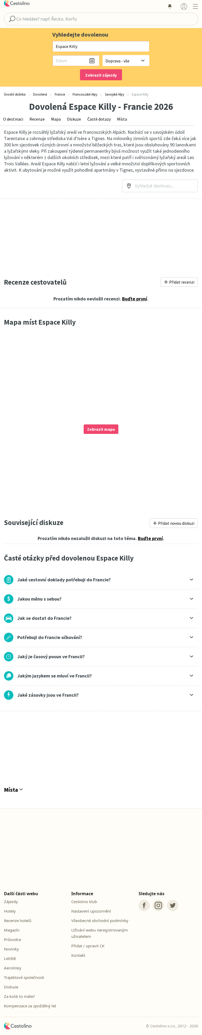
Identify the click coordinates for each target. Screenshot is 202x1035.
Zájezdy (11, 901)
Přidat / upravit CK (87, 945)
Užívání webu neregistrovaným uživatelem (99, 933)
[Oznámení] (169, 6)
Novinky (11, 949)
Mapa (56, 119)
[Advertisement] (101, 238)
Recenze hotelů (17, 920)
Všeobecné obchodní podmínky (99, 920)
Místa (122, 119)
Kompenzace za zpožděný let (30, 1005)
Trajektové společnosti (24, 977)
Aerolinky (12, 967)
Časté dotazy (99, 119)
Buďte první (134, 299)
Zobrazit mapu (101, 429)
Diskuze (74, 119)
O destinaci (13, 119)
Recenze (37, 119)
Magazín (11, 930)
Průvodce (12, 939)
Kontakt (78, 955)
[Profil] (184, 6)
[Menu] (195, 6)
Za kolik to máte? (19, 996)
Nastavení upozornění (91, 911)
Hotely (10, 911)
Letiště (10, 958)
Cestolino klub (84, 901)
